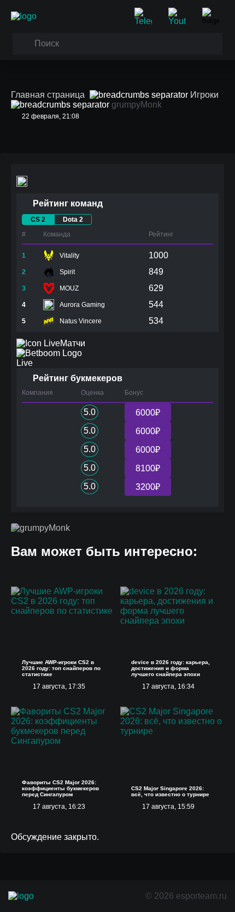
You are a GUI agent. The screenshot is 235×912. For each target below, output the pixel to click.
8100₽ (148, 468)
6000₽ (148, 412)
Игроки (204, 94)
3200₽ (148, 486)
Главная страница (48, 94)
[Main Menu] (213, 16)
